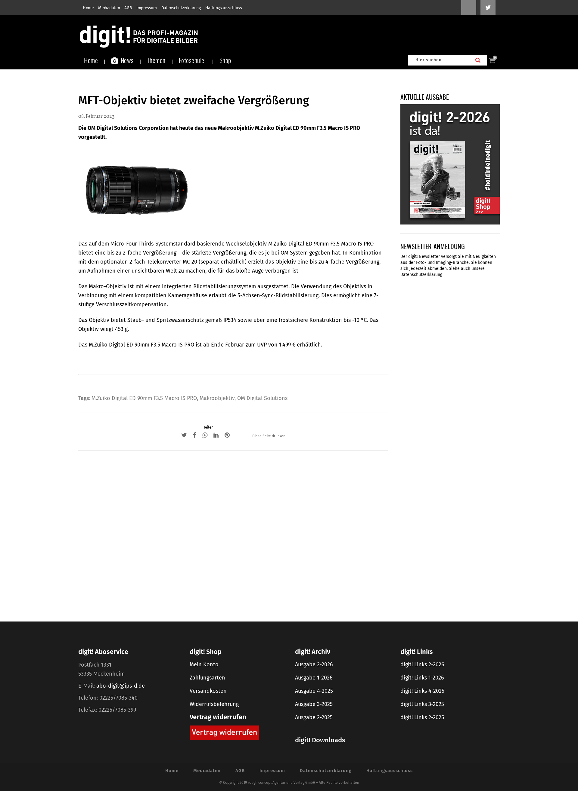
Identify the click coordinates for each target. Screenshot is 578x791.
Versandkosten (208, 691)
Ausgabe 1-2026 (314, 677)
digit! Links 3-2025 (422, 704)
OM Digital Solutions (262, 398)
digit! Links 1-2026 (422, 677)
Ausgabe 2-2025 (314, 717)
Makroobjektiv (217, 398)
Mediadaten (109, 8)
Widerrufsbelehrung (214, 704)
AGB (128, 8)
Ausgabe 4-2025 (314, 691)
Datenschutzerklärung (181, 8)
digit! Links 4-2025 (422, 691)
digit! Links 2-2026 (422, 664)
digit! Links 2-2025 (422, 717)
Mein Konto (204, 664)
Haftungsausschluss (223, 8)
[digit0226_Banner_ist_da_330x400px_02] (450, 164)
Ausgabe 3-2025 (314, 704)
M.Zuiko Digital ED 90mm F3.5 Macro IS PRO (144, 398)
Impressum (146, 8)
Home (88, 8)
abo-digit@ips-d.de (120, 686)
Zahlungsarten (207, 677)
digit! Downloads (320, 740)
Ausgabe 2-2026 (314, 664)
